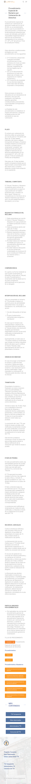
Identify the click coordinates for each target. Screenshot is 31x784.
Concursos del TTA (9, 768)
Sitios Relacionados (9, 754)
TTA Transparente (9, 764)
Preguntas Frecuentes (10, 752)
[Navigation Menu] (26, 1)
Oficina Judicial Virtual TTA (11, 757)
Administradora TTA (9, 766)
